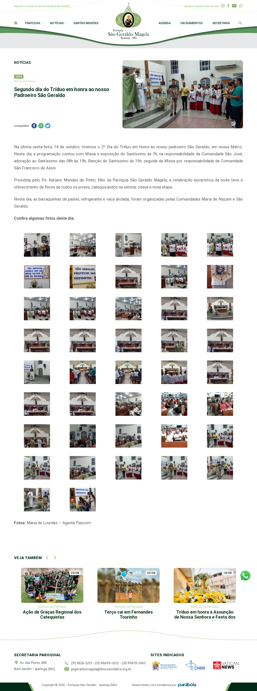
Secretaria (221, 23)
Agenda (165, 23)
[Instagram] (223, 6)
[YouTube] (234, 6)
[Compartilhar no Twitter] (47, 126)
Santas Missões (85, 23)
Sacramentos (192, 23)
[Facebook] (228, 6)
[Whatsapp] (241, 6)
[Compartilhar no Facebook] (34, 126)
